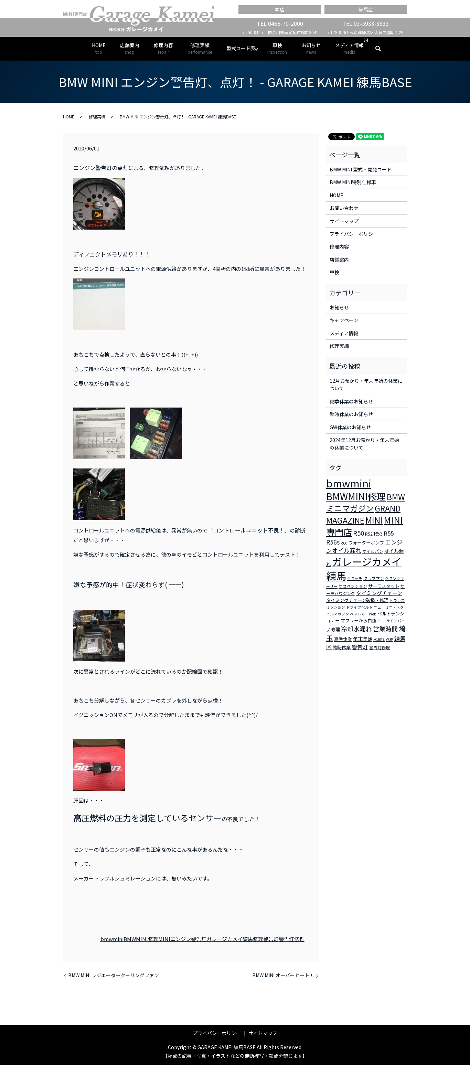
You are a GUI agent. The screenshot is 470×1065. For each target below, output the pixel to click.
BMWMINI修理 (141, 938)
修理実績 (200, 48)
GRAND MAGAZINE (363, 514)
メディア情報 (349, 48)
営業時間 (385, 628)
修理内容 (163, 48)
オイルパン (372, 551)
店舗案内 (129, 48)
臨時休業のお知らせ (351, 414)
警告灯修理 (292, 938)
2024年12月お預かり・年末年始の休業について (364, 443)
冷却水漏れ (356, 628)
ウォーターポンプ (366, 542)
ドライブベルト (359, 607)
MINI (164, 938)
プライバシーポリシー (354, 233)
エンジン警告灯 (188, 938)
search (381, 48)
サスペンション (353, 586)
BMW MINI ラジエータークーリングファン (113, 975)
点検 (389, 639)
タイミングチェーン (379, 593)
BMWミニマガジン (365, 502)
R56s (333, 542)
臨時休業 (342, 647)
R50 (358, 532)
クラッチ (354, 578)
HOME (99, 48)
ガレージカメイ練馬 (229, 938)
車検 (277, 48)
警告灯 (271, 938)
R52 (369, 534)
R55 (389, 533)
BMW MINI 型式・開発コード (361, 169)
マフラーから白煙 (358, 620)
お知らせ (311, 48)
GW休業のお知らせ (350, 427)
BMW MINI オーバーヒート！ (283, 975)
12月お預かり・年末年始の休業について (366, 384)
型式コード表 (240, 48)
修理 (258, 938)
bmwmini (112, 938)
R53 (378, 533)
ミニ (381, 620)
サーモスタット (383, 586)
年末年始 (362, 638)
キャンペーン (344, 320)
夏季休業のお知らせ (351, 401)
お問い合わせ (344, 207)
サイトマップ (344, 221)
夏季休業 (343, 639)
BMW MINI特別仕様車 (353, 182)
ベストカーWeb (363, 613)
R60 (344, 543)
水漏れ (379, 639)
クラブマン (373, 578)
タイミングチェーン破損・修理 (357, 600)
